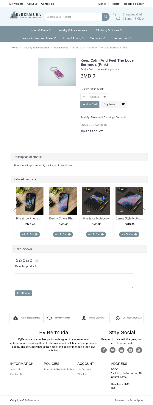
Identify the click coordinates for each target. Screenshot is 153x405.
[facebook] (103, 349)
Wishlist (81, 374)
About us (32, 3)
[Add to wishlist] (41, 189)
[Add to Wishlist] (123, 104)
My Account (84, 369)
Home (14, 47)
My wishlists (16, 3)
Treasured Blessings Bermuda (109, 117)
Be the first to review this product (99, 69)
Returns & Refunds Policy (59, 369)
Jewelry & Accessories (36, 47)
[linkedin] (121, 349)
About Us (15, 369)
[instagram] (130, 349)
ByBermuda (32, 400)
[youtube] (139, 349)
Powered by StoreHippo (129, 400)
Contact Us (16, 374)
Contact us (47, 3)
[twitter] (112, 349)
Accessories (61, 47)
